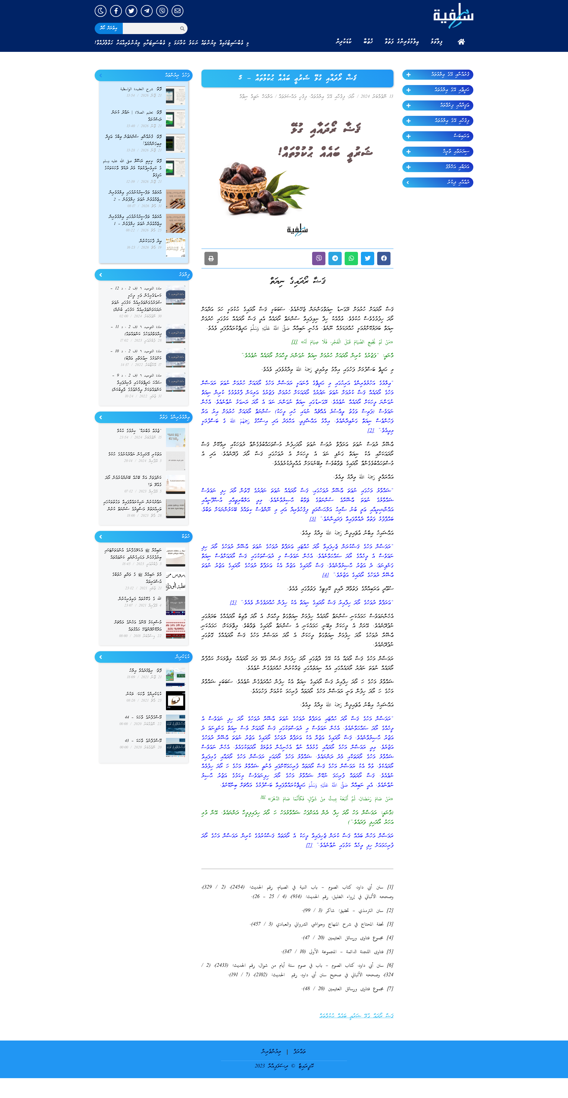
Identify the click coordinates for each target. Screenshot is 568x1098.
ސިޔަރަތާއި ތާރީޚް (456, 151)
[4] (325, 576)
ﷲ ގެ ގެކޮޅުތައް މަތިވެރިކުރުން (140, 599)
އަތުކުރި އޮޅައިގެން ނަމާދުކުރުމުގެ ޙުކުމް (135, 455)
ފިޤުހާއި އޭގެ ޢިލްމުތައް (452, 120)
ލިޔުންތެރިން (271, 1052)
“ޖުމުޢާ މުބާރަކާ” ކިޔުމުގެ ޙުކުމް (139, 431)
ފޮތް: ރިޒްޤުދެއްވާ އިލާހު (145, 671)
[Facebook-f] (116, 11)
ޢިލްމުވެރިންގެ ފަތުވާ (402, 42)
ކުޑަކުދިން (344, 42)
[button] (383, 258)
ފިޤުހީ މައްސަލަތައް (293, 96)
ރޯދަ (351, 96)
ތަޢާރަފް (299, 1052)
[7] (309, 846)
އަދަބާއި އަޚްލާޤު (457, 167)
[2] (370, 431)
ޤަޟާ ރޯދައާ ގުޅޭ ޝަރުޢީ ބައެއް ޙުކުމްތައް (356, 1016)
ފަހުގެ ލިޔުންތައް (177, 75)
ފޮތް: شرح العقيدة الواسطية (141, 89)
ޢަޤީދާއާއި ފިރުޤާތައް (454, 105)
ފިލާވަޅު (437, 42)
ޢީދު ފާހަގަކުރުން (151, 241)
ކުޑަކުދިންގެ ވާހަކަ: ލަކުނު (144, 694)
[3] (312, 520)
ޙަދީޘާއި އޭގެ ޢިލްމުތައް (452, 90)
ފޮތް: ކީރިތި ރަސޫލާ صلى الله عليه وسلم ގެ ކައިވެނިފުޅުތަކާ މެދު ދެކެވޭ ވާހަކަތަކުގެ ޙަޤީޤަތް (132, 168)
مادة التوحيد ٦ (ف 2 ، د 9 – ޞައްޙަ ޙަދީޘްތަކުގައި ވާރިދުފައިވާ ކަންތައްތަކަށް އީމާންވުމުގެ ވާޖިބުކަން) (137, 383)
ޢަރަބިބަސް (461, 136)
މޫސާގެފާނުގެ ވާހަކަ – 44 (143, 718)
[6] (263, 797)
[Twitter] (131, 11)
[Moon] (100, 11)
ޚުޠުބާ (368, 42)
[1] (294, 342)
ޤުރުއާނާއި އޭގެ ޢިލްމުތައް (450, 74)
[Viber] (162, 11)
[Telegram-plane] (147, 11)
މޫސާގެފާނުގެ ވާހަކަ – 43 (143, 741)
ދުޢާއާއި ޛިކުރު (458, 182)
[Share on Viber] (318, 258)
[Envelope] (177, 11)
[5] (233, 603)
